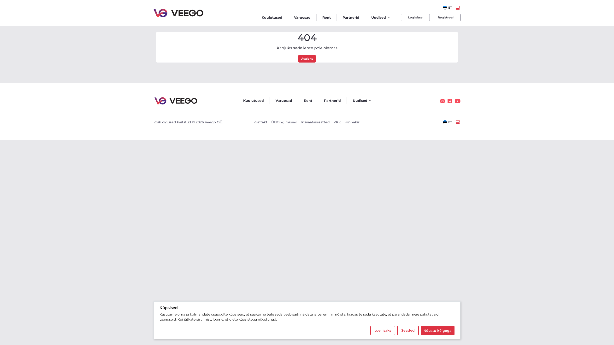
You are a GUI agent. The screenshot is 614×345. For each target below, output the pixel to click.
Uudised (378, 17)
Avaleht (307, 58)
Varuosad (302, 17)
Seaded (408, 330)
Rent (326, 17)
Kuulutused (272, 17)
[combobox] (447, 8)
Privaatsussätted (315, 122)
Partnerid (350, 17)
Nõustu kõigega (438, 330)
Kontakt (260, 122)
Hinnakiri (352, 122)
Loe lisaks (382, 330)
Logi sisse (415, 17)
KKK (337, 122)
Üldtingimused (284, 122)
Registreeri (446, 17)
